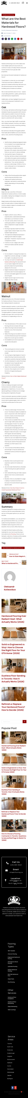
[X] (6, 39)
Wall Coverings (12, 1009)
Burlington (10, 1078)
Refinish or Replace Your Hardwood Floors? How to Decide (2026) (13, 707)
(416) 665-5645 (15, 3)
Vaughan (9, 1056)
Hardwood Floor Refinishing (12, 1002)
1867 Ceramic (11, 951)
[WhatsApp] (12, 39)
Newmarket (10, 1069)
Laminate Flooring (12, 966)
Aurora (9, 1066)
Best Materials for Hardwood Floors (13, 548)
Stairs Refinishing (12, 1006)
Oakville (9, 1075)
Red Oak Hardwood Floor (13, 975)
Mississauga (10, 1072)
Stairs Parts (11, 979)
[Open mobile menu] (27, 3)
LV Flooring (13, 534)
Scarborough (11, 1053)
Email (16, 869)
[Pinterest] (18, 39)
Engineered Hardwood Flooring (14, 957)
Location (15, 878)
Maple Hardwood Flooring (12, 970)
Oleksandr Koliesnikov (10, 588)
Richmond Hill (11, 1059)
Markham (9, 1062)
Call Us (16, 862)
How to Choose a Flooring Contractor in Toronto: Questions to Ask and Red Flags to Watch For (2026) (14, 837)
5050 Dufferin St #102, (15, 881)
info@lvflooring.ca (16, 872)
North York (10, 1047)
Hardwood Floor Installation (12, 997)
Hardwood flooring (8, 15)
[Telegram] (15, 39)
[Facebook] (3, 39)
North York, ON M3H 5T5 (15, 883)
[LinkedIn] (9, 39)
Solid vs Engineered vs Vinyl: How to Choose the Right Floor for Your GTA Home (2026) (13, 649)
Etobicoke (10, 1050)
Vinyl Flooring (11, 982)
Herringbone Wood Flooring (13, 962)
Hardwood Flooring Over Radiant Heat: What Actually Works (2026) (14, 618)
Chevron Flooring (12, 954)
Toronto (9, 1043)
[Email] (21, 39)
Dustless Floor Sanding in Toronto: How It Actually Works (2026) (13, 678)
